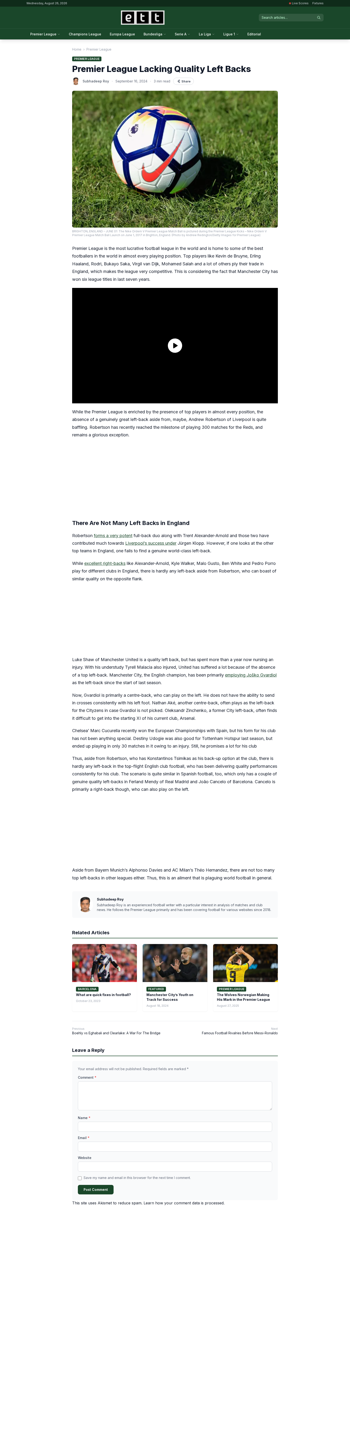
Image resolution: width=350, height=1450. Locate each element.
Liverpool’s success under (150, 543)
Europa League (122, 34)
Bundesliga (153, 34)
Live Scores (300, 3)
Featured (156, 989)
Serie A (180, 34)
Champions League (85, 34)
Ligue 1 (229, 34)
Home (76, 49)
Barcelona (87, 989)
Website (84, 1158)
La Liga (205, 34)
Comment (87, 1077)
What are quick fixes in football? (103, 995)
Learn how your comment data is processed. (184, 1203)
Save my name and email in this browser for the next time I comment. (137, 1178)
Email (84, 1138)
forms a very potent (113, 535)
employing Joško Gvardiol (251, 675)
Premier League (43, 34)
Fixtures (318, 3)
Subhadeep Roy (96, 81)
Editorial (254, 34)
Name (84, 1118)
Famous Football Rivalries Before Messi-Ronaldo (240, 1033)
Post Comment (96, 1190)
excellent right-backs (104, 563)
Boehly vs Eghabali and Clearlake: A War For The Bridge (116, 1033)
